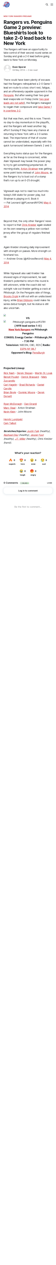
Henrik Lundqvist (13, 419)
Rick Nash (9, 373)
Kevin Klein (10, 411)
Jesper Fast (37, 435)
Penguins (9, 95)
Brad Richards (27, 384)
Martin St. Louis (43, 373)
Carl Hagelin (10, 384)
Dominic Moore (26, 392)
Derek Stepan (25, 373)
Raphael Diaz (11, 435)
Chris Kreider (29, 225)
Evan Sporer (19, 67)
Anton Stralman (29, 168)
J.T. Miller (20, 438)
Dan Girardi (30, 404)
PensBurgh (38, 352)
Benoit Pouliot (11, 377)
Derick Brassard (30, 377)
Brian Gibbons (25, 300)
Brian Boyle (10, 392)
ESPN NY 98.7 (28, 348)
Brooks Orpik (11, 296)
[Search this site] (47, 4)
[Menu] (52, 4)
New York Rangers (20, 329)
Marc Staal (10, 407)
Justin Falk (33, 431)
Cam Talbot (10, 423)
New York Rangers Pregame (18, 16)
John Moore (41, 172)
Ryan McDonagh (13, 404)
